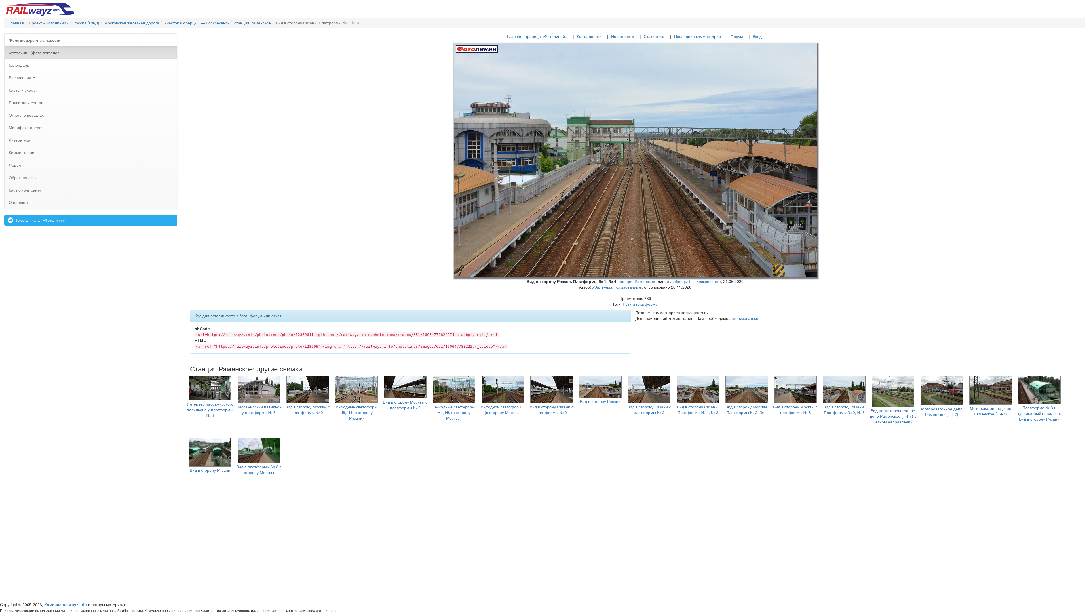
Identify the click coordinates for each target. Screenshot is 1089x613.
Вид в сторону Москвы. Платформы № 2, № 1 (746, 409)
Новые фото (622, 36)
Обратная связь (23, 177)
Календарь (19, 65)
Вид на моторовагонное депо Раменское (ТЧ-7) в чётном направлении (893, 416)
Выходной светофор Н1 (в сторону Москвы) (503, 409)
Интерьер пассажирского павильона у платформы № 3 (210, 409)
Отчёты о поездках (26, 115)
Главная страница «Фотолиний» (537, 36)
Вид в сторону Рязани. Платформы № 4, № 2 (698, 409)
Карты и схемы (23, 90)
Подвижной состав (26, 102)
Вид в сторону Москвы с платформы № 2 (307, 409)
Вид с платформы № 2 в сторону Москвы (258, 469)
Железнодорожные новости (34, 40)
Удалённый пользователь (617, 287)
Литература (19, 140)
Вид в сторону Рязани (600, 401)
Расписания (20, 77)
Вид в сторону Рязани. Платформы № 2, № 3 (844, 409)
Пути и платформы (640, 304)
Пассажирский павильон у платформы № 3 (259, 409)
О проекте (18, 202)
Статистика (654, 36)
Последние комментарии (697, 36)
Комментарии (21, 152)
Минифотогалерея (26, 127)
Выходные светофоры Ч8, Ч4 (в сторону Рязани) (356, 412)
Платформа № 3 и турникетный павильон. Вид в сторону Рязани (1039, 413)
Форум (15, 165)
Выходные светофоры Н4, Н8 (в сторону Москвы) (454, 412)
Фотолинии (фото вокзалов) (35, 52)
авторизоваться (743, 318)
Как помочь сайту (25, 190)
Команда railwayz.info (65, 604)
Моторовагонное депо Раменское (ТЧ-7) (942, 411)
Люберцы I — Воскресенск (694, 281)
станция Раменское (637, 281)
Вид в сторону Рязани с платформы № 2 (551, 409)
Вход (757, 36)
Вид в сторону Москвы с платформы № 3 (795, 409)
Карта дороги (589, 36)
